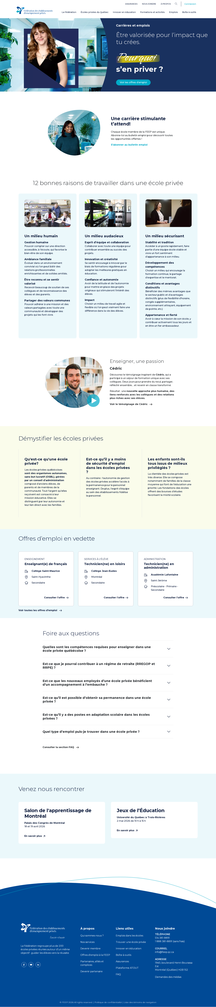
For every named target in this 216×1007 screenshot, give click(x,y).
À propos (166, 4)
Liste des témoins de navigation (140, 1002)
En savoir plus (33, 836)
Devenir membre (90, 948)
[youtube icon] (31, 964)
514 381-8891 (162, 937)
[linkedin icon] (38, 964)
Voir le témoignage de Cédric (129, 404)
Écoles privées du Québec (94, 12)
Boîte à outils (189, 12)
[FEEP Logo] (34, 10)
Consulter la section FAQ (59, 747)
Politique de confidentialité (108, 1002)
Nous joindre (149, 4)
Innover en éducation (124, 12)
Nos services (87, 942)
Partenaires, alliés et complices (92, 963)
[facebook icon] (24, 964)
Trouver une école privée (131, 942)
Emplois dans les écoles (129, 935)
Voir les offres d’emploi (133, 82)
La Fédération (69, 12)
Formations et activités (152, 12)
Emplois (173, 12)
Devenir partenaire (91, 971)
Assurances (131, 4)
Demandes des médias (168, 977)
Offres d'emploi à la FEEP (95, 955)
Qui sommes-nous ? (92, 935)
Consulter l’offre (54, 597)
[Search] (178, 3)
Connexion (190, 4)
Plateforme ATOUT (127, 968)
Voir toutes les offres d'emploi (38, 610)
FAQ (118, 974)
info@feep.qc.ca (164, 952)
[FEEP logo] (43, 930)
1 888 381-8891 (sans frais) (170, 941)
